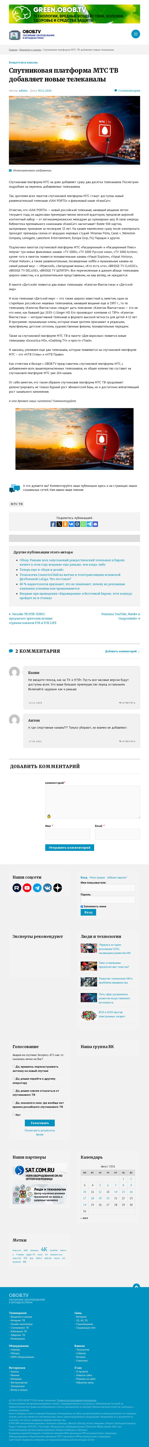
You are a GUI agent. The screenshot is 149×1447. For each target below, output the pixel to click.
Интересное (17, 1368)
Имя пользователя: (93, 882)
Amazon (34, 1250)
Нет (18, 1115)
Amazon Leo (56, 1254)
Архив (39, 1134)
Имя (49, 825)
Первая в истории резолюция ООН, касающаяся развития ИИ (114, 949)
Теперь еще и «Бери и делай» (42, 569)
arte (31, 1258)
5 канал (20, 1254)
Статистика (82, 1360)
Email (100, 825)
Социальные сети (85, 1327)
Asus (40, 1254)
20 (107, 1198)
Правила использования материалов (76, 1400)
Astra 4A (17, 1250)
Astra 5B (17, 1258)
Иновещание (18, 1338)
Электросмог (18, 1386)
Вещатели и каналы (23, 62)
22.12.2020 (35, 702)
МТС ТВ (16, 504)
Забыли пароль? (117, 877)
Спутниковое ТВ (20, 1327)
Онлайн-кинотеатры (22, 1324)
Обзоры (15, 1353)
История (80, 1357)
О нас (78, 1368)
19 (100, 1198)
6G (63, 1258)
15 (123, 1192)
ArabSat (54, 1250)
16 (131, 1192)
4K (44, 1249)
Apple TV (30, 1254)
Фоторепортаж (19, 1382)
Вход (84, 877)
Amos (57, 1258)
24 (84, 1205)
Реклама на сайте (86, 1378)
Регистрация (97, 877)
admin (23, 90)
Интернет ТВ (18, 1320)
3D (46, 1254)
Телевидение (18, 1313)
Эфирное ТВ (18, 1335)
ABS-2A (48, 1258)
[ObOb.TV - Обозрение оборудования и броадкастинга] (31, 34)
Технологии (82, 1349)
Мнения (15, 1375)
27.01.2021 (35, 741)
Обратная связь (85, 1382)
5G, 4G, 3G (82, 1320)
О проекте (82, 1371)
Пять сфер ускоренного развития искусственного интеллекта (114, 998)
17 (84, 1198)
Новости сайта (84, 1375)
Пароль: (86, 894)
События (81, 1353)
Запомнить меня (95, 906)
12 (100, 1192)
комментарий (55, 782)
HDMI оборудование (22, 1357)
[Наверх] (136, 1287)
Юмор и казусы (19, 1389)
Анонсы (15, 1371)
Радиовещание (84, 1324)
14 (115, 1192)
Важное (79, 1346)
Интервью (16, 1378)
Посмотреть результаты (40, 1130)
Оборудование (19, 1346)
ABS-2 (39, 1258)
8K (24, 1261)
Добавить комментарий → (122, 651)
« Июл (84, 1218)
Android (17, 1262)
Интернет (81, 1316)
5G (25, 1258)
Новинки (15, 1349)
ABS (26, 1250)
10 (84, 1192)
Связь (78, 1313)
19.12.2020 (44, 90)
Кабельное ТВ (19, 1331)
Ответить (128, 702)
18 (92, 1198)
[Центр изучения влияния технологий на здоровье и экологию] (74, 22)
